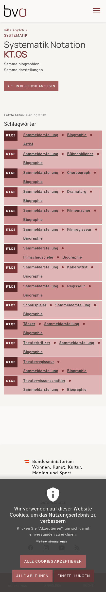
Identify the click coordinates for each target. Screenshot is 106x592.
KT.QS (11, 135)
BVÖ (6, 30)
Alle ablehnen (32, 576)
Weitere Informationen (51, 541)
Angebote (19, 30)
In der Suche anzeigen (35, 86)
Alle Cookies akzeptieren (53, 562)
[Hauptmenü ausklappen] (96, 11)
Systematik (16, 36)
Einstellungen (73, 576)
